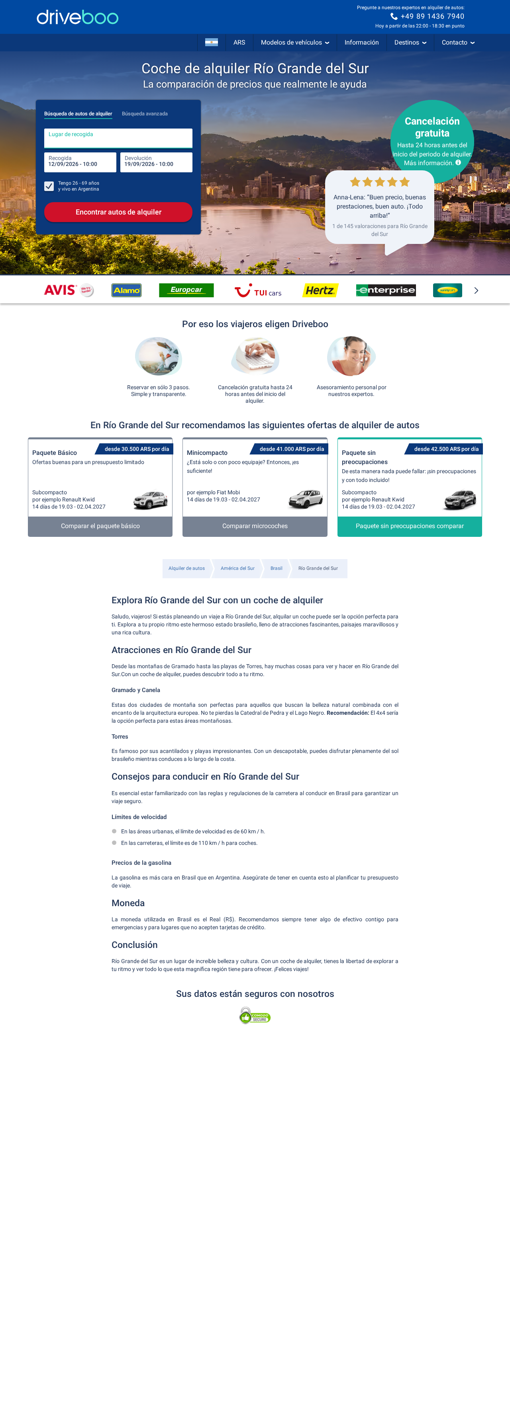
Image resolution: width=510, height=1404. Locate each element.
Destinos (406, 42)
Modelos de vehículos (291, 42)
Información (362, 42)
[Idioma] (212, 42)
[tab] (78, 111)
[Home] (78, 17)
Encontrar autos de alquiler (118, 212)
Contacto (454, 42)
